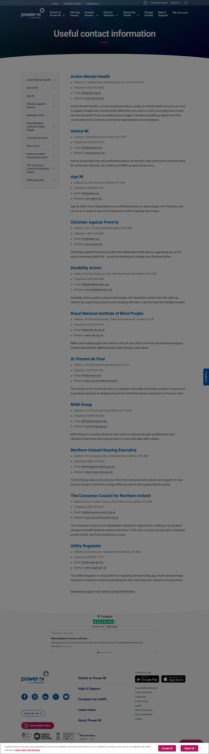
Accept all (167, 748)
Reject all (189, 748)
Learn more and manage (27, 749)
